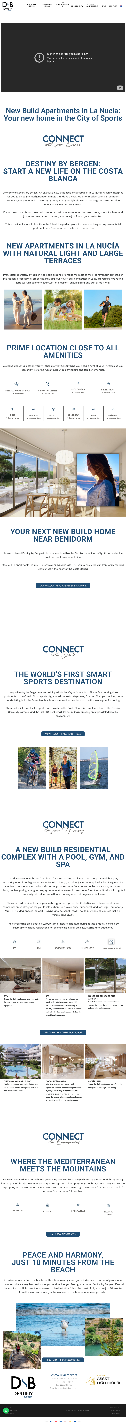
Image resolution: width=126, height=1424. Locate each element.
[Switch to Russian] (74, 1421)
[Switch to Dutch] (79, 1421)
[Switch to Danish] (46, 1421)
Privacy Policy (115, 1410)
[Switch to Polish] (65, 1421)
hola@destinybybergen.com (66, 1388)
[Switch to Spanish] (70, 1421)
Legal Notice (115, 1413)
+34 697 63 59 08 (66, 1382)
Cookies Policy (115, 1408)
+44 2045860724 (65, 1385)
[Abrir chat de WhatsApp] (6, 1411)
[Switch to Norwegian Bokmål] (60, 1421)
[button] (63, 733)
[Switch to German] (56, 1421)
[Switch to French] (51, 1421)
